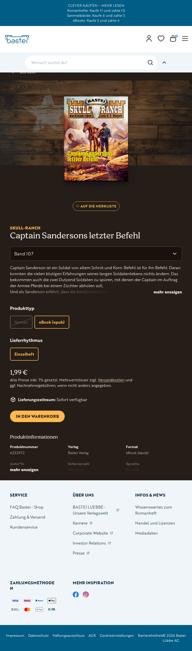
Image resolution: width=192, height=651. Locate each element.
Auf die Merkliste (98, 207)
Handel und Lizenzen (155, 523)
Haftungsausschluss (68, 635)
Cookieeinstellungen (117, 635)
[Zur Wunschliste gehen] (161, 38)
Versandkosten (111, 380)
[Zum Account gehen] (149, 38)
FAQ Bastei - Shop (27, 507)
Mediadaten (146, 533)
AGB (92, 635)
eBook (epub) (52, 322)
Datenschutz (38, 635)
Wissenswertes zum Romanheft (153, 510)
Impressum (15, 635)
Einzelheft (24, 354)
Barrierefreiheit (150, 635)
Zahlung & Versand (27, 517)
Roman (21, 322)
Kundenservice (24, 527)
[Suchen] (150, 62)
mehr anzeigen (168, 292)
